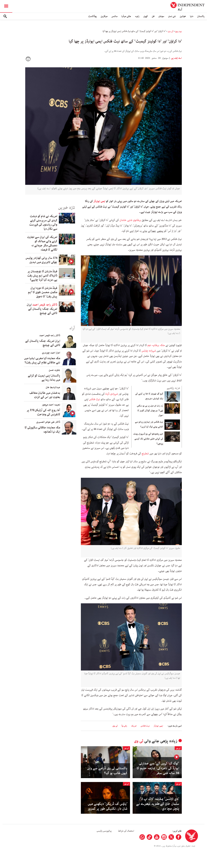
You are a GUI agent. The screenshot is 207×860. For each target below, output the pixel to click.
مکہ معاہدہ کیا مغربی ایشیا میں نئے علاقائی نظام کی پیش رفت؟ (42, 360)
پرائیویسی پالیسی (104, 831)
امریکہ (134, 725)
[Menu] (6, 6)
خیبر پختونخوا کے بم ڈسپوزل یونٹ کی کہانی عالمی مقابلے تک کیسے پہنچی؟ (148, 438)
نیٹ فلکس (94, 399)
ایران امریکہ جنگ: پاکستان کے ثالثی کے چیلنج (42, 308)
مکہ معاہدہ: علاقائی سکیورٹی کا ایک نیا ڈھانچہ (42, 429)
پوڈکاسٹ (92, 16)
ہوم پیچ (178, 31)
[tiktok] (149, 837)
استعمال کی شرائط (126, 831)
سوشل (161, 16)
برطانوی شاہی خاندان (130, 220)
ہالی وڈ (124, 725)
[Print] (28, 58)
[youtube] (156, 837)
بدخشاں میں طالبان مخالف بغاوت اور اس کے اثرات (44, 395)
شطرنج (145, 453)
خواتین (183, 16)
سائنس (114, 16)
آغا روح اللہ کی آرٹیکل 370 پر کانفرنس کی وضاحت (43, 412)
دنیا (191, 16)
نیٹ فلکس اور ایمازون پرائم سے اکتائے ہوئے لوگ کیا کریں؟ (149, 424)
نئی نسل (172, 16)
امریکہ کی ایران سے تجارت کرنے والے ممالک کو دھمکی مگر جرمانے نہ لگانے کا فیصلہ (42, 243)
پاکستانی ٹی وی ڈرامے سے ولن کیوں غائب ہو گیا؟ (107, 771)
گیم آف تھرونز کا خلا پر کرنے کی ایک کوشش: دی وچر (149, 396)
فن (153, 16)
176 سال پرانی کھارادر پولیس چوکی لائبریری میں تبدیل (41, 260)
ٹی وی (170, 31)
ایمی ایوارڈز (99, 201)
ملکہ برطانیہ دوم (156, 345)
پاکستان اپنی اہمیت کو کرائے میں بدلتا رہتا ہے (44, 377)
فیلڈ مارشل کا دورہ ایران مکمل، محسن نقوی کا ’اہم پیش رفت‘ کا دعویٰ (42, 292)
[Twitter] (171, 837)
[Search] (5, 16)
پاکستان (200, 16)
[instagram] (164, 837)
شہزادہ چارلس (149, 351)
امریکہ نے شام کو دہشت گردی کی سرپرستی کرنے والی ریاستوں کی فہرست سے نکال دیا (43, 222)
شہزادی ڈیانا (111, 394)
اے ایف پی (176, 58)
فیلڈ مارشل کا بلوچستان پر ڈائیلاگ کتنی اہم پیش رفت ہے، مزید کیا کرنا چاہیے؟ (42, 275)
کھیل (145, 16)
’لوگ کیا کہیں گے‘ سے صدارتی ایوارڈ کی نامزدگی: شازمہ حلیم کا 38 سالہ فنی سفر (158, 768)
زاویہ (137, 16)
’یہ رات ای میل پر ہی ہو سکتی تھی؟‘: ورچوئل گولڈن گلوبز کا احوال (150, 410)
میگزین (104, 16)
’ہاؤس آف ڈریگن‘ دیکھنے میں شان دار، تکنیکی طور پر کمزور (107, 806)
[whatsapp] (142, 837)
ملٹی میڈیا (126, 16)
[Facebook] (178, 837)
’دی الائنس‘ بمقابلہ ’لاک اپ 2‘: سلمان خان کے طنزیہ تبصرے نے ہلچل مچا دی (157, 804)
